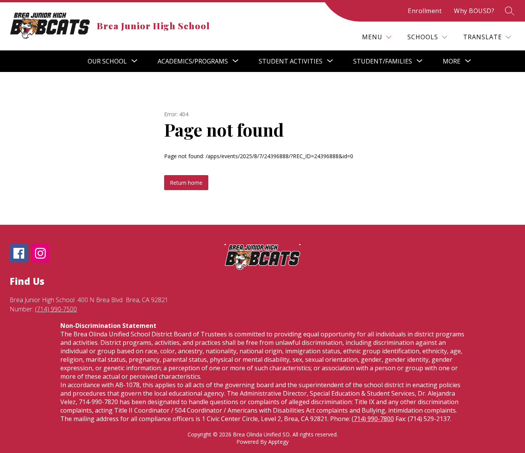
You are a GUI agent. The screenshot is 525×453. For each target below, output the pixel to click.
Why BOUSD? (474, 11)
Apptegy (278, 441)
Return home (186, 182)
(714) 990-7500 (56, 309)
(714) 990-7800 (373, 419)
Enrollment (425, 11)
